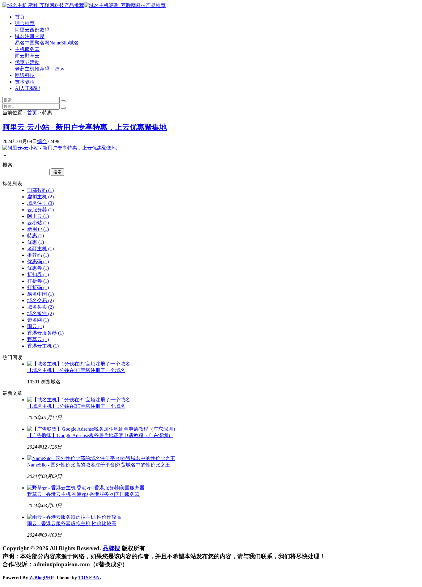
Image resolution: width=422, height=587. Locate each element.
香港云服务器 (45, 333)
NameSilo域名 (64, 42)
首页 (20, 16)
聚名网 (42, 42)
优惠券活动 (27, 62)
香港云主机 (43, 345)
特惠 (35, 235)
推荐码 (38, 255)
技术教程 (25, 81)
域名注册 (40, 203)
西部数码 (39, 29)
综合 (42, 141)
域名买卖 (40, 307)
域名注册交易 (29, 36)
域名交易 (40, 300)
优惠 (35, 242)
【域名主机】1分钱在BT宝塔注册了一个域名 (76, 370)
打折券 (38, 281)
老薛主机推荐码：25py (39, 68)
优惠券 (38, 268)
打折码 (38, 287)
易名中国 (25, 42)
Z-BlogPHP (41, 577)
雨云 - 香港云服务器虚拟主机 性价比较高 (71, 523)
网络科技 (25, 75)
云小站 (38, 222)
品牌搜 (111, 548)
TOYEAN (89, 577)
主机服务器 (27, 49)
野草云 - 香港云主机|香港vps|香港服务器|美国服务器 (83, 494)
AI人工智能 (27, 88)
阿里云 (22, 29)
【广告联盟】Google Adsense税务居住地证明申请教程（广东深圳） (100, 435)
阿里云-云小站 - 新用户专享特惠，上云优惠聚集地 (84, 127)
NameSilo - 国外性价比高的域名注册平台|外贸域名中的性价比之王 (98, 464)
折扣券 (38, 274)
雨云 (20, 55)
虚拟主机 (40, 196)
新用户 (38, 229)
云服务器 (40, 209)
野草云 (32, 55)
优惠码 (38, 261)
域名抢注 (40, 313)
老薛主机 (40, 248)
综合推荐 (25, 23)
